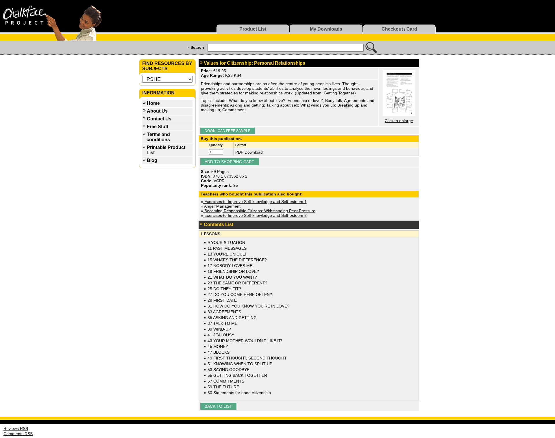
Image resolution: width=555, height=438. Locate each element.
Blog (152, 160)
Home (153, 103)
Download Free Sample (227, 131)
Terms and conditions (158, 137)
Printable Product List (166, 150)
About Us (157, 111)
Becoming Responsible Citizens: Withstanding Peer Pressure (259, 210)
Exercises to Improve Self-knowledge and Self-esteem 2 (255, 215)
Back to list (218, 406)
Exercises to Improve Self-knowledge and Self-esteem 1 (255, 201)
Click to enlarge (399, 120)
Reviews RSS (15, 428)
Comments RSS (18, 433)
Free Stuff (157, 126)
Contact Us (159, 118)
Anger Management (221, 206)
